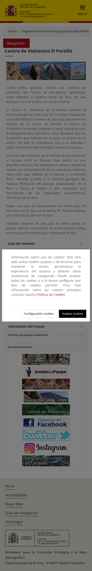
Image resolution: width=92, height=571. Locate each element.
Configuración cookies (39, 314)
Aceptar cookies (72, 314)
